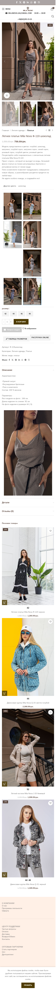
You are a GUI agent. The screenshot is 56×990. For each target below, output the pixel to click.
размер (5, 308)
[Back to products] (49, 130)
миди (10, 355)
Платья (30, 130)
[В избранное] (50, 531)
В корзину (21, 322)
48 (30, 314)
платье (17, 355)
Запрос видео (13, 330)
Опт (3, 952)
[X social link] (20, 2)
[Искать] (52, 16)
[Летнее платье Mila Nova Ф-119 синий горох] (13, 291)
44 (13, 314)
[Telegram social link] (35, 2)
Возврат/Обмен (8, 937)
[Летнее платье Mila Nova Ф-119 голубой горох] (32, 206)
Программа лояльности (12, 908)
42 (5, 314)
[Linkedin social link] (28, 2)
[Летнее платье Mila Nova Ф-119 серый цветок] (32, 263)
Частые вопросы (9, 929)
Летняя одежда (18, 130)
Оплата (5, 931)
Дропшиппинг (8, 954)
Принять (28, 985)
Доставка (6, 934)
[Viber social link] (39, 2)
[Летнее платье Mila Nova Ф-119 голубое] (13, 206)
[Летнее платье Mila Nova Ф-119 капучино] (32, 234)
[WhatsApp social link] (31, 2)
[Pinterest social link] (24, 2)
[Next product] (52, 130)
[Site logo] (28, 9)
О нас (4, 906)
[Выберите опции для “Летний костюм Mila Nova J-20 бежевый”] (4, 784)
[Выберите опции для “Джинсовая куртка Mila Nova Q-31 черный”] (4, 874)
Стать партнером (9, 949)
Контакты (6, 939)
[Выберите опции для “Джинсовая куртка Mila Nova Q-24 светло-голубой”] (4, 693)
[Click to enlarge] (7, 95)
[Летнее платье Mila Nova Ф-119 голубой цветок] (13, 234)
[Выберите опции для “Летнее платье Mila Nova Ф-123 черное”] (4, 602)
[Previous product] (46, 130)
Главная (5, 130)
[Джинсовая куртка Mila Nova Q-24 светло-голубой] (28, 657)
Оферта (5, 911)
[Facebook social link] (16, 2)
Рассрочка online (40, 337)
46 (22, 314)
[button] (4, 61)
